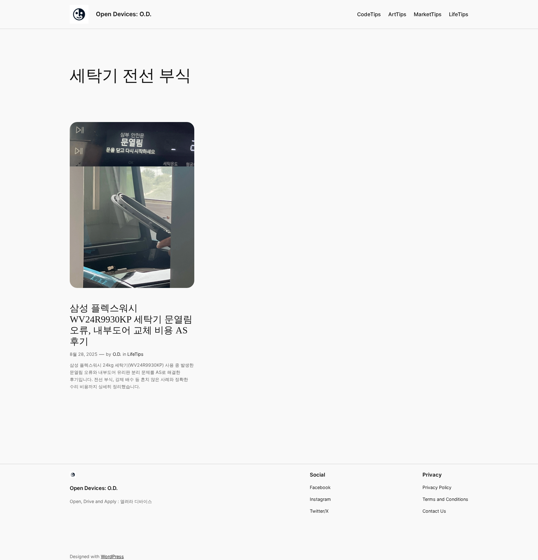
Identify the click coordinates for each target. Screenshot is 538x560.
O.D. (117, 354)
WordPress (112, 556)
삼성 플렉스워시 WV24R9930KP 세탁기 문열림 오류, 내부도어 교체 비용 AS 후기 (131, 324)
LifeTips (135, 354)
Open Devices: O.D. (124, 14)
